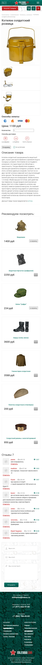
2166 (37, 520)
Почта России (27, 142)
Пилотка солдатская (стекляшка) (21, 405)
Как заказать (28, 634)
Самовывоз (5, 142)
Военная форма (8, 628)
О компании (28, 642)
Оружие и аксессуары (10, 634)
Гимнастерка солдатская (21, 371)
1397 (37, 480)
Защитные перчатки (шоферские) (21, 271)
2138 (37, 493)
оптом (30, 201)
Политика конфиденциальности (21, 662)
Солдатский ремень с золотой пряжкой (21, 438)
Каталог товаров (10, 8)
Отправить (11, 585)
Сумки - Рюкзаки (9, 636)
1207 (37, 459)
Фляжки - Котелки (26, 15)
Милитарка (5, 15)
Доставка (27, 636)
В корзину (6, 147)
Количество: (6, 130)
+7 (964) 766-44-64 (21, 616)
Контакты (27, 639)
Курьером (16, 142)
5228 (37, 531)
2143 (37, 509)
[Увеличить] (21, 45)
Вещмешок (21, 237)
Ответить (14, 464)
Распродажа (28, 645)
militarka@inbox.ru (21, 597)
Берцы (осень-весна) (21, 338)
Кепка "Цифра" (21, 304)
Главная (27, 625)
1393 (37, 468)
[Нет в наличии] (36, 275)
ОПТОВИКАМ (28, 631)
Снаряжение (14, 15)
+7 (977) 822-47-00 (21, 606)
